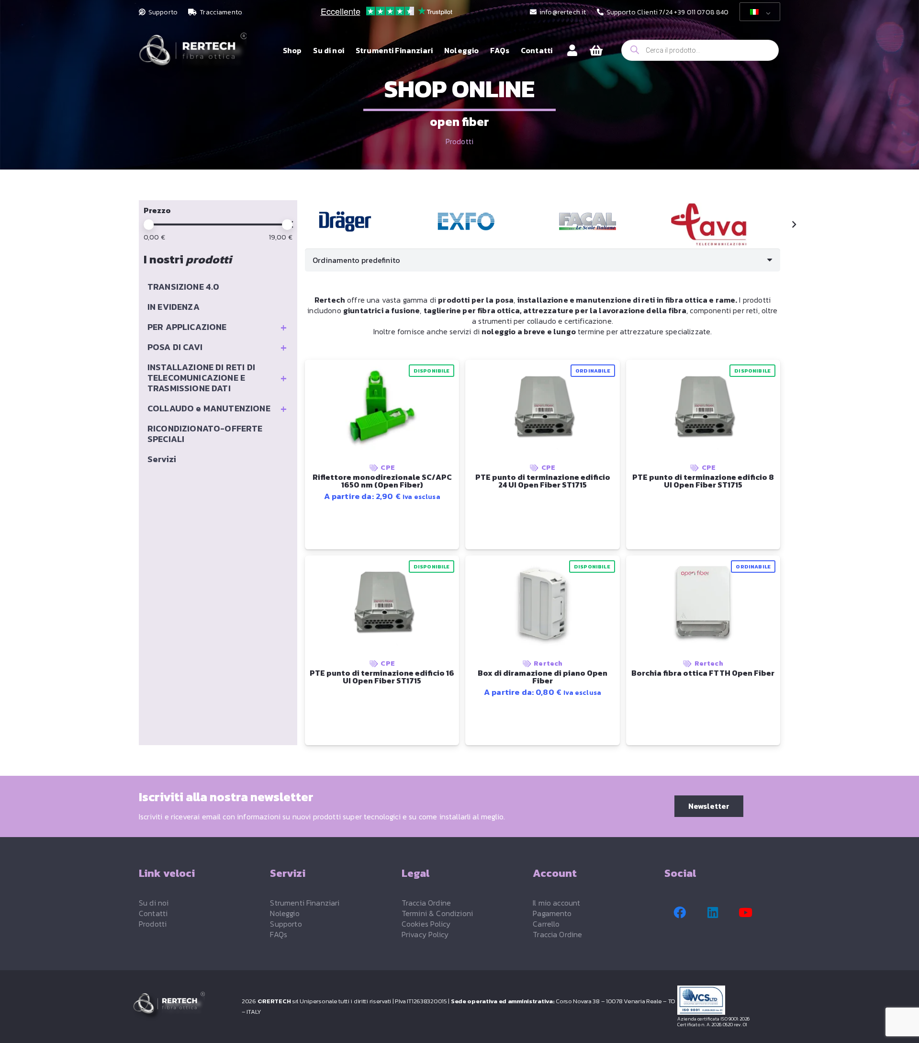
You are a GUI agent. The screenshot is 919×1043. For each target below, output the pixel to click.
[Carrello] (596, 50)
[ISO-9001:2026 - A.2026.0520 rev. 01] (731, 1000)
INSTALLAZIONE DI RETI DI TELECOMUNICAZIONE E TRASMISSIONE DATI (217, 378)
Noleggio (284, 913)
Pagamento (552, 913)
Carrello (546, 924)
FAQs (278, 934)
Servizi (161, 459)
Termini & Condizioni (437, 913)
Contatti (153, 913)
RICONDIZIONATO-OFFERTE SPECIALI (205, 433)
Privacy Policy (425, 934)
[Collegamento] (572, 50)
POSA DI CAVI (217, 347)
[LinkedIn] (712, 912)
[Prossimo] (793, 224)
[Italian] (758, 12)
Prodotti (459, 141)
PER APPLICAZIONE (217, 327)
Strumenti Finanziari (304, 902)
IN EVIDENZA (173, 306)
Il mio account (556, 902)
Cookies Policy (426, 924)
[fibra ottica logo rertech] (193, 55)
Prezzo (157, 210)
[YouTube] (745, 912)
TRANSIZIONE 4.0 (183, 286)
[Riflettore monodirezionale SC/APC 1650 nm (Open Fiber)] (345, 221)
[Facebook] (679, 912)
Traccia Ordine (426, 902)
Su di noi (153, 902)
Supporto (286, 924)
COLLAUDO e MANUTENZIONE (217, 408)
